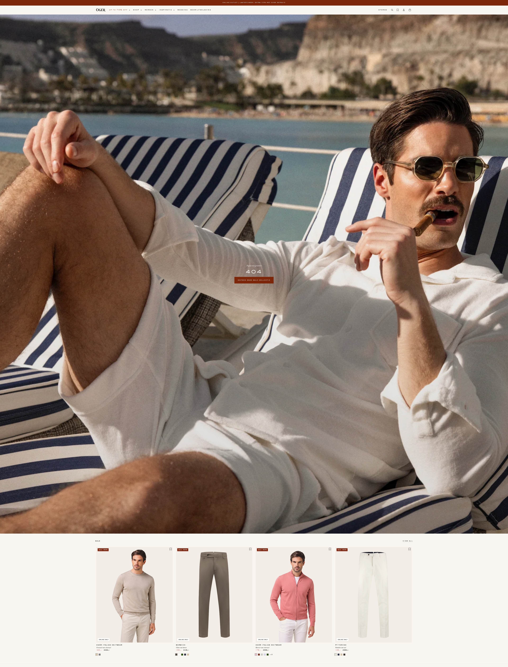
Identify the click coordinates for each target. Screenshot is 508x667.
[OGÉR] (100, 10)
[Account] (404, 10)
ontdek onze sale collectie (254, 280)
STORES (382, 10)
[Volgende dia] (169, 595)
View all (408, 541)
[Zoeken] (392, 10)
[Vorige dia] (100, 595)
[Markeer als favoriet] (170, 549)
